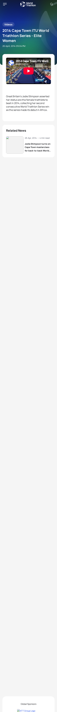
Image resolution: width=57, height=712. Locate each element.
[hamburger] (5, 4)
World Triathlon (28, 4)
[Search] (51, 4)
